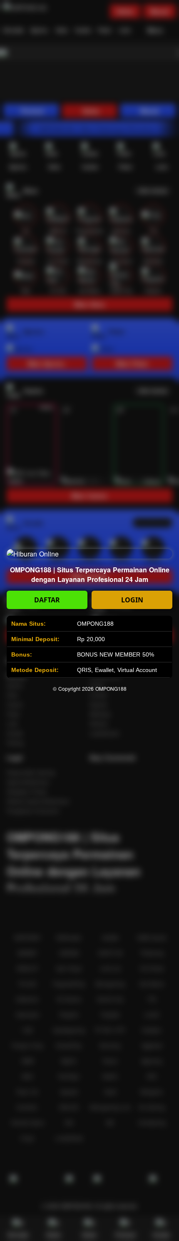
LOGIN (132, 599)
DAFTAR (47, 599)
